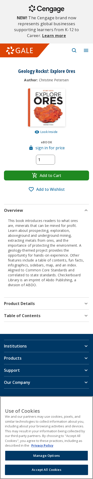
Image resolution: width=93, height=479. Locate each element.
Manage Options (46, 455)
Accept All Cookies (46, 469)
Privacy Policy (42, 445)
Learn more (54, 35)
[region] (46, 437)
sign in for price (50, 148)
